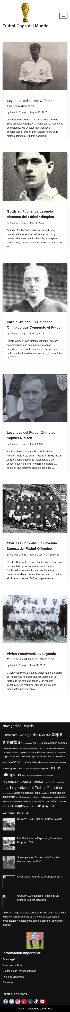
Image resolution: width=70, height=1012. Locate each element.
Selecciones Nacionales (30, 797)
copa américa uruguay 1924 (18, 752)
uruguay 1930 (46, 806)
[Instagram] (18, 1001)
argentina (32, 735)
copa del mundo (40, 752)
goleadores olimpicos (57, 762)
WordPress (46, 1008)
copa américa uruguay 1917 (35, 748)
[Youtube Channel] (42, 1001)
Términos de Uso (12, 965)
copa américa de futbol (54, 743)
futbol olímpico (19, 761)
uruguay (19, 806)
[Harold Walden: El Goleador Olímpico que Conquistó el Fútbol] (35, 287)
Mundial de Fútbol (30, 792)
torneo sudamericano (32, 801)
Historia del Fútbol (26, 769)
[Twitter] (11, 1001)
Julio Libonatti (27, 776)
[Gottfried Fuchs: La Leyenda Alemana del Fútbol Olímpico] (35, 176)
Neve (21, 1008)
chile (48, 735)
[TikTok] (36, 1001)
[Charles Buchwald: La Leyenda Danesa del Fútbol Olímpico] (35, 508)
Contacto (8, 982)
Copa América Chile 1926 (31, 743)
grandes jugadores (10, 769)
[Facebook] (5, 1001)
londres (6, 793)
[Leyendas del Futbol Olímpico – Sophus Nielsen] (35, 398)
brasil (42, 735)
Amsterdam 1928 (13, 735)
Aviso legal (9, 959)
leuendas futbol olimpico (43, 776)
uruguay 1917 (32, 806)
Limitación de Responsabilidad (19, 970)
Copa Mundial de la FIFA (41, 757)
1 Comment (52, 554)
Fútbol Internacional (40, 762)
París (12, 797)
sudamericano (46, 797)
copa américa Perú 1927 (13, 748)
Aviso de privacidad (13, 976)
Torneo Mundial (16, 801)
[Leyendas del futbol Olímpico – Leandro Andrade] (35, 66)
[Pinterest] (24, 1001)
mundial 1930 (14, 793)
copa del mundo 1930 (58, 752)
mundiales (45, 793)
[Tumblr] (30, 1001)
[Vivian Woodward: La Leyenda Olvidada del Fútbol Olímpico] (35, 619)
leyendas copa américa (23, 781)
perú (18, 797)
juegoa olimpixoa (41, 769)
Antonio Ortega (18, 112)
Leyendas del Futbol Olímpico (36, 788)
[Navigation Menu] (63, 16)
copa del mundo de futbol (16, 756)
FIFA (54, 757)
